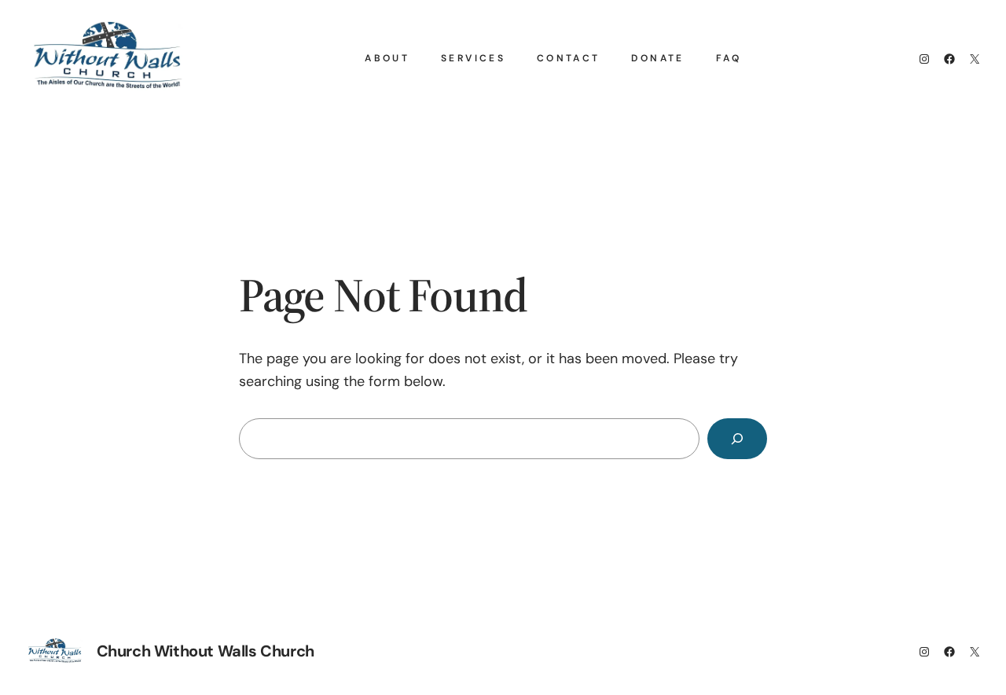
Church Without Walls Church (205, 651)
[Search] (737, 438)
